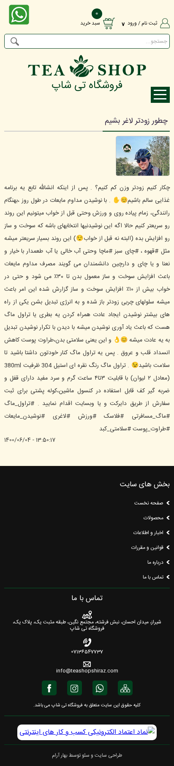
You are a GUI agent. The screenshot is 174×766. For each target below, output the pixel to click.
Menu (160, 95)
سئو (86, 755)
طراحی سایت (108, 755)
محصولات (153, 518)
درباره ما (155, 562)
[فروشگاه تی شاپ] (86, 74)
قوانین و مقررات (147, 547)
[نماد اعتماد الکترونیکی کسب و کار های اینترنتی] (87, 732)
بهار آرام (60, 755)
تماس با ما (153, 577)
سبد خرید (90, 23)
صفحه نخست (148, 503)
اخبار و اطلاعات (148, 533)
